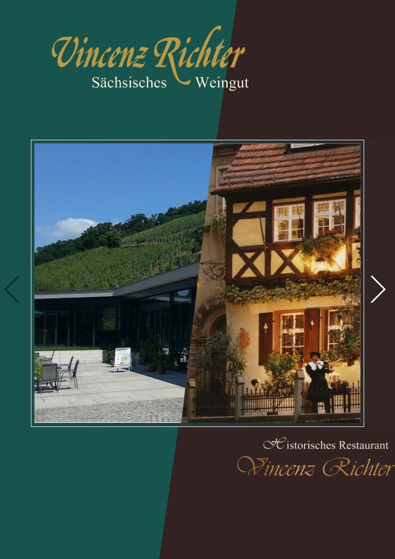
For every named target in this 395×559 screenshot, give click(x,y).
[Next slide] (362, 279)
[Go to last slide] (8, 279)
